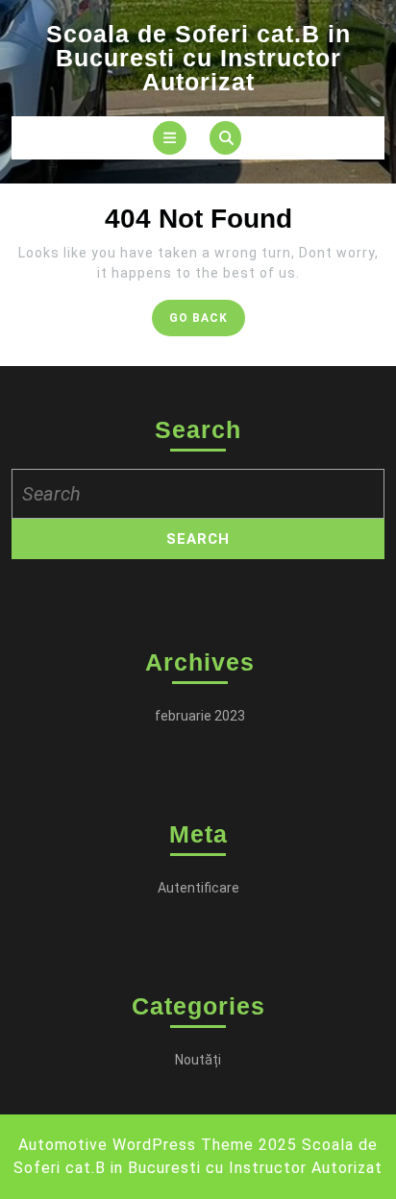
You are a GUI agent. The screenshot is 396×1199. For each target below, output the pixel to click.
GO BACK (207, 322)
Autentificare (198, 887)
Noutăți (198, 1059)
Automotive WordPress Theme (136, 1145)
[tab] (169, 138)
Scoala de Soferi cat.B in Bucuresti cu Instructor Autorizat (198, 57)
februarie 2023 (200, 715)
